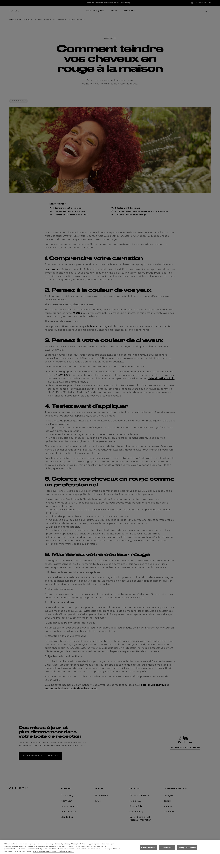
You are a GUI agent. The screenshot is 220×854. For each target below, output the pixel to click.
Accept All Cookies (187, 848)
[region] (110, 847)
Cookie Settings (148, 848)
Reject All (167, 848)
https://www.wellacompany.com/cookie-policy (53, 851)
